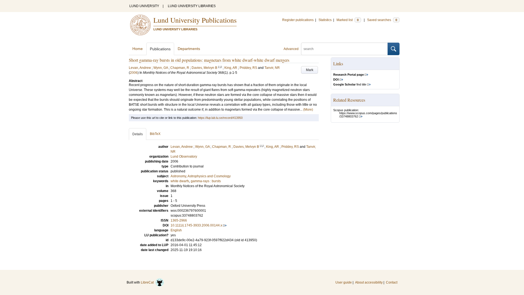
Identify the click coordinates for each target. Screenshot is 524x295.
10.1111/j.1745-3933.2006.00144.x (196, 225)
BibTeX (155, 134)
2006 (134, 73)
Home (137, 48)
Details (137, 134)
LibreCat (148, 282)
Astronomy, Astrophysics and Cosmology (201, 176)
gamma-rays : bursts (206, 181)
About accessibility (369, 282)
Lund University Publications (195, 20)
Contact (391, 282)
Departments (189, 48)
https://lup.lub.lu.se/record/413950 (220, 117)
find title (349, 84)
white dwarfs (180, 181)
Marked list (348, 20)
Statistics (325, 20)
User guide (343, 282)
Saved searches (382, 20)
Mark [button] (309, 70)
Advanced (291, 49)
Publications (160, 49)
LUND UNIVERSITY (144, 6)
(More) (308, 109)
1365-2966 (179, 220)
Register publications (298, 20)
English (176, 230)
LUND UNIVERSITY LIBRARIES (192, 6)
